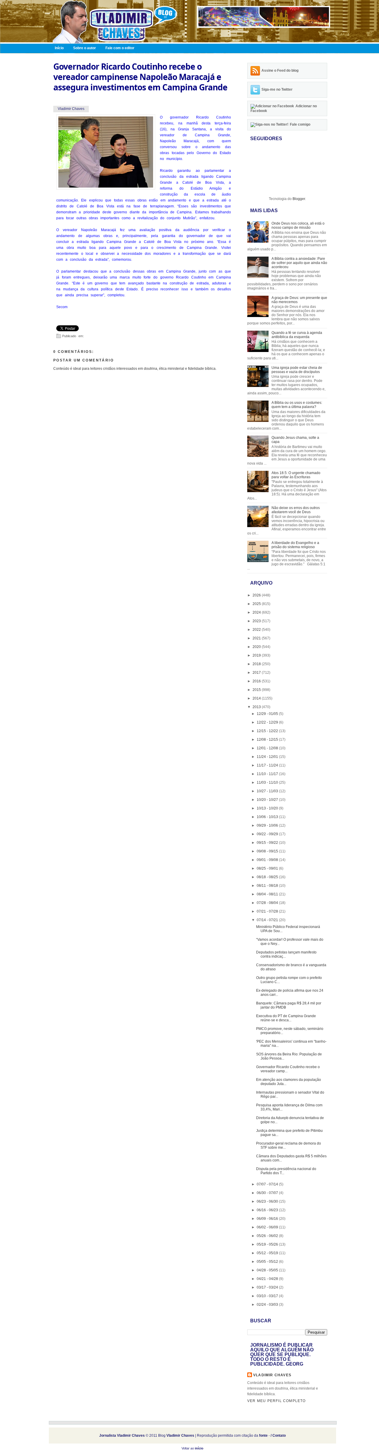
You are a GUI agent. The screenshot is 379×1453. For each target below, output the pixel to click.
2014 (257, 698)
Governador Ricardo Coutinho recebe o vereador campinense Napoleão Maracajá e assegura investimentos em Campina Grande (140, 76)
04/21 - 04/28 (268, 1279)
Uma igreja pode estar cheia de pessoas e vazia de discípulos (297, 370)
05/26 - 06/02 (268, 1236)
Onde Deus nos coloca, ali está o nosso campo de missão (298, 225)
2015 (257, 690)
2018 (257, 664)
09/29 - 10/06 (268, 825)
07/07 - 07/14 (268, 1184)
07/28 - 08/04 (268, 903)
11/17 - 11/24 (268, 765)
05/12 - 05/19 (268, 1253)
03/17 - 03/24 (268, 1287)
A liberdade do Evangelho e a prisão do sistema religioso (295, 545)
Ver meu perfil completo (276, 1401)
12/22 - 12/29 (268, 722)
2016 (257, 681)
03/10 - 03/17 (268, 1296)
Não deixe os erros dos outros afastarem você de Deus (296, 510)
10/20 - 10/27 (268, 800)
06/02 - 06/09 (268, 1227)
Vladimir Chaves (272, 1375)
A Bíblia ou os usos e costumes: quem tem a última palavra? (297, 405)
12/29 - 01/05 (268, 714)
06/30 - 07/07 (268, 1193)
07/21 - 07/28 (268, 911)
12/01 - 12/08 (268, 748)
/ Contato (278, 1435)
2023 (257, 621)
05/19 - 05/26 (268, 1244)
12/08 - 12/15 (268, 739)
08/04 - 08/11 (268, 894)
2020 (257, 647)
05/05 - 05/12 (268, 1262)
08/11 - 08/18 (268, 886)
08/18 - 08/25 (268, 877)
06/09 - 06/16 (268, 1219)
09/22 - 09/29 (268, 834)
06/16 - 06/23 (268, 1210)
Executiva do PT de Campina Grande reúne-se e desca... (286, 1018)
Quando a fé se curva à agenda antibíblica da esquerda (297, 335)
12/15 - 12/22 (268, 731)
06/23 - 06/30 (268, 1201)
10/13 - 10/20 (268, 808)
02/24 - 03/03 (268, 1304)
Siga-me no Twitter (277, 89)
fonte (263, 1435)
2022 (257, 630)
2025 (257, 604)
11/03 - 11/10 (268, 782)
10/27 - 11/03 (268, 791)
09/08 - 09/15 (268, 851)
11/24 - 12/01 (268, 757)
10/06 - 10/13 (268, 817)
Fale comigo (300, 124)
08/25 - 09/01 (268, 868)
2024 (257, 612)
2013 (257, 707)
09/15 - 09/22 (268, 843)
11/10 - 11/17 (268, 774)
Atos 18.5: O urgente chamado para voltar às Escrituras (296, 475)
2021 (257, 638)
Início (59, 48)
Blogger (299, 199)
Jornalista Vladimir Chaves (122, 1435)
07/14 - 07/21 (268, 920)
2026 (257, 595)
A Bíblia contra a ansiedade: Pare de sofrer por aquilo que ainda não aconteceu (299, 263)
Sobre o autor (84, 48)
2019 (257, 655)
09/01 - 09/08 (268, 860)
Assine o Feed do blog (279, 70)
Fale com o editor (119, 48)
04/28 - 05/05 (268, 1270)
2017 (257, 673)
